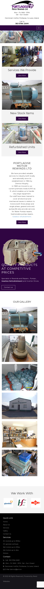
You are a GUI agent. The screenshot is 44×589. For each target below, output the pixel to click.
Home (5, 522)
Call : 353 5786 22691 (12, 560)
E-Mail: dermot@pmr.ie (13, 569)
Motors (5, 553)
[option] (7, 503)
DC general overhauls (10, 544)
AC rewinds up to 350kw (11, 541)
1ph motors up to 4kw (11, 550)
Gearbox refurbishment (21, 217)
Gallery (5, 531)
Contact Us (7, 534)
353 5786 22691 (22, 24)
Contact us (8, 287)
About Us (6, 525)
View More (22, 75)
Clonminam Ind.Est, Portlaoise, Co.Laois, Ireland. (21, 566)
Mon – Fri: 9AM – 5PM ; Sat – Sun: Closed (19, 563)
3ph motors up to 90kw (11, 547)
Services (6, 528)
